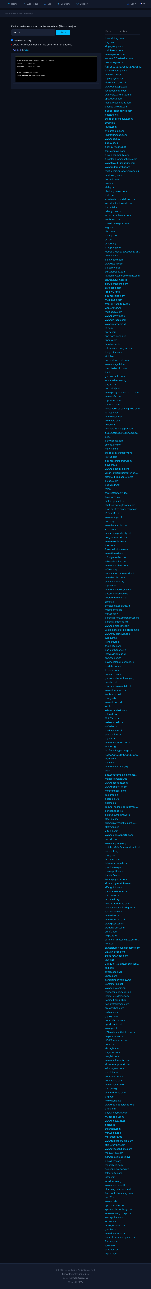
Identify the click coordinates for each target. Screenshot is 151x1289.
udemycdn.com (113, 211)
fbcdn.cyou (111, 1241)
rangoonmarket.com (116, 537)
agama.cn (110, 802)
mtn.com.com (112, 895)
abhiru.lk (109, 601)
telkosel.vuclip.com (115, 561)
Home (14, 4)
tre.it (107, 372)
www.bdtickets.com (116, 786)
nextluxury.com (113, 175)
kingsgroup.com (114, 46)
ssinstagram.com (114, 1068)
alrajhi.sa (110, 122)
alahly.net (110, 187)
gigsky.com (111, 1016)
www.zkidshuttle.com (117, 468)
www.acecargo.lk (114, 1084)
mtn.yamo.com (113, 1132)
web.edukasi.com (114, 722)
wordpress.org (113, 1181)
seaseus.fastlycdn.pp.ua (118, 1213)
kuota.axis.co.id (113, 694)
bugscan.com (112, 1052)
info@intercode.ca (79, 1278)
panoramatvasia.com (116, 891)
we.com (17, 50)
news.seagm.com (114, 62)
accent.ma (110, 1221)
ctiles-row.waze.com (116, 955)
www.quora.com (114, 263)
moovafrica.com (114, 1152)
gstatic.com (111, 480)
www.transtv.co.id (115, 919)
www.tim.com (112, 915)
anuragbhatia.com (115, 1217)
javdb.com (111, 126)
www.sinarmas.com (116, 690)
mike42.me (111, 714)
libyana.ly (110, 424)
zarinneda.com (113, 287)
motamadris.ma (113, 1136)
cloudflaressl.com (115, 927)
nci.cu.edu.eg (112, 899)
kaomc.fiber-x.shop (116, 999)
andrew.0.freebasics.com (119, 58)
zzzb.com (110, 529)
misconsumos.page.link (118, 991)
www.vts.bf (111, 1201)
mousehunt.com (114, 1164)
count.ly (109, 1044)
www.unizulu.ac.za (115, 1120)
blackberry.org (113, 1160)
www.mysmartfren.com (118, 589)
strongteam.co (113, 1048)
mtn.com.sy (111, 613)
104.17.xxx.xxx (112, 718)
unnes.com (111, 975)
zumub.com (111, 255)
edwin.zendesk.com (116, 710)
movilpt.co (111, 235)
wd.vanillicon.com (115, 951)
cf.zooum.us (111, 1249)
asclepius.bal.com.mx (117, 1168)
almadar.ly (110, 243)
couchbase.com (114, 1080)
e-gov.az (110, 227)
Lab (49, 4)
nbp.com (110, 231)
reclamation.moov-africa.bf (120, 573)
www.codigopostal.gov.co (119, 1104)
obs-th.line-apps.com (117, 223)
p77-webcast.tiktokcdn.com (120, 1032)
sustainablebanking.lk (117, 380)
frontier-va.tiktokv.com (118, 303)
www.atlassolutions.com (118, 1148)
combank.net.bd (114, 1076)
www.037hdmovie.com (118, 633)
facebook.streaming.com (119, 1193)
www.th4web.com (115, 553)
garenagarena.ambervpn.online (122, 617)
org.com (109, 1096)
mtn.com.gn (111, 1088)
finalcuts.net (112, 114)
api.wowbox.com (114, 1007)
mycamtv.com (113, 400)
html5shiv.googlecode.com (120, 505)
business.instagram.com (118, 460)
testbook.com (112, 219)
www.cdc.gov (112, 138)
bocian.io (110, 1124)
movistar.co (111, 448)
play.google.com (114, 440)
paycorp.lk (111, 464)
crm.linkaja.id (112, 388)
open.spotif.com (114, 871)
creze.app (110, 521)
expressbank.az (113, 971)
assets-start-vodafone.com (120, 199)
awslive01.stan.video (116, 492)
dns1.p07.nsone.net (115, 146)
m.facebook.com (114, 1116)
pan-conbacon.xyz (115, 649)
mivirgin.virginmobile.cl (118, 686)
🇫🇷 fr (142, 3)
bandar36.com (113, 875)
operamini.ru (112, 798)
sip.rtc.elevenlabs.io (116, 279)
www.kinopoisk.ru (115, 1233)
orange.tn (110, 1108)
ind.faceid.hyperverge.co (119, 750)
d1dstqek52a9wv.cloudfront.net (122, 847)
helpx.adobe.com (114, 1036)
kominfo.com (112, 641)
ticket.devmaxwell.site (117, 814)
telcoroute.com (113, 1172)
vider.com (110, 758)
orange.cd (110, 855)
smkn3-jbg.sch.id (114, 501)
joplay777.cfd (112, 291)
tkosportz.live (112, 497)
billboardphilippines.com (118, 110)
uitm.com (110, 1176)
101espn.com (112, 412)
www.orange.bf (113, 517)
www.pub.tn (111, 1028)
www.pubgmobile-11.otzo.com (122, 392)
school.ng (110, 746)
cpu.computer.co (114, 1205)
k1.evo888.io (112, 513)
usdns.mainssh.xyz (115, 581)
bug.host (110, 42)
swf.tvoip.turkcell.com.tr (118, 94)
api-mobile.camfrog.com (118, 1209)
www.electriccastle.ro (117, 1185)
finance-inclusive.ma (116, 549)
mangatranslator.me (116, 778)
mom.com (110, 762)
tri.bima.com (112, 670)
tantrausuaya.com (115, 150)
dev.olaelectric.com (116, 368)
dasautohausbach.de (116, 593)
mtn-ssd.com (112, 404)
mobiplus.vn (111, 1072)
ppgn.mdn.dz (112, 484)
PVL (81, 1282)
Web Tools (32, 4)
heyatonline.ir (112, 344)
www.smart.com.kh (115, 324)
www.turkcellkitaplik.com (119, 1140)
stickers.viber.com (115, 1144)
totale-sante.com (114, 911)
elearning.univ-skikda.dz (118, 1189)
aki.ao (108, 239)
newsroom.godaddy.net (118, 533)
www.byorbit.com (115, 577)
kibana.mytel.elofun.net (118, 883)
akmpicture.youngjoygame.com (122, 947)
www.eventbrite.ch (115, 541)
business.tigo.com (115, 295)
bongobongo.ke (114, 810)
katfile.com (111, 456)
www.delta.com (113, 74)
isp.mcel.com (112, 859)
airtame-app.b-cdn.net (117, 1064)
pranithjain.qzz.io (114, 867)
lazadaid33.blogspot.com (119, 428)
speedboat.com (113, 98)
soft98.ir (109, 1197)
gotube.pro (111, 1229)
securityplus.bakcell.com (118, 203)
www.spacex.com (115, 54)
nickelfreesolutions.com (118, 102)
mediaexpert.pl (113, 730)
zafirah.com (111, 726)
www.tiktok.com (114, 416)
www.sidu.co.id (113, 702)
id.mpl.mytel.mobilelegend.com (122, 275)
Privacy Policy (68, 1274)
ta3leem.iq (111, 569)
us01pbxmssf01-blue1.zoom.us (122, 629)
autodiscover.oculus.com (119, 118)
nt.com (109, 328)
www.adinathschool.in (117, 625)
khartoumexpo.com (116, 134)
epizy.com (110, 332)
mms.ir (108, 488)
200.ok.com (111, 830)
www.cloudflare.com (116, 565)
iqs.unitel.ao (111, 207)
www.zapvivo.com (115, 315)
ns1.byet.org (111, 851)
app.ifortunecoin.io (115, 335)
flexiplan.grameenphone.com (121, 158)
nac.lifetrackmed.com (117, 1003)
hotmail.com (112, 179)
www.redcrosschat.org (117, 166)
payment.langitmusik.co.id (119, 661)
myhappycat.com (114, 78)
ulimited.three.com (115, 1092)
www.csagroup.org (115, 843)
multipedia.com (113, 311)
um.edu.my (111, 839)
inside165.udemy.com (117, 995)
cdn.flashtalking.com (116, 283)
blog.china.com (113, 352)
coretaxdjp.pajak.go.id (117, 605)
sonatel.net (111, 682)
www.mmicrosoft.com (117, 1060)
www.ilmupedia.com (116, 525)
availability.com (113, 734)
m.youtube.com (113, 299)
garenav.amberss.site (116, 621)
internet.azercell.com (116, 863)
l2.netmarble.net (114, 983)
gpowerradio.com (115, 376)
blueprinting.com (114, 38)
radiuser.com (112, 1012)
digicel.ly (110, 738)
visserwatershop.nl (115, 82)
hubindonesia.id (113, 609)
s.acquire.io (111, 637)
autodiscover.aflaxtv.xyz (118, 452)
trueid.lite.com (113, 645)
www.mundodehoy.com (118, 742)
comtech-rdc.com (115, 1020)
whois (25, 50)
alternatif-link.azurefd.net (119, 476)
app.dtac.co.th (113, 657)
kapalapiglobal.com (116, 879)
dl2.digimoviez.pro (115, 557)
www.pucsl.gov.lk (114, 923)
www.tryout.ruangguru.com (120, 162)
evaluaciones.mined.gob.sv (120, 907)
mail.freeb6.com (114, 50)
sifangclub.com (113, 887)
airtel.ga (109, 356)
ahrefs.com (111, 931)
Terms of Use (82, 1274)
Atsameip (28, 13)
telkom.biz (111, 1245)
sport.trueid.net (113, 1024)
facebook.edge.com (116, 90)
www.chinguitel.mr (115, 364)
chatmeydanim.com (116, 191)
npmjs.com (111, 339)
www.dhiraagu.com (115, 319)
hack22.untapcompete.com (120, 1237)
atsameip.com (113, 1128)
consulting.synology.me (118, 979)
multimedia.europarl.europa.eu (122, 170)
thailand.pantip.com (116, 70)
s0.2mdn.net (112, 826)
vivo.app (110, 959)
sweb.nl (109, 183)
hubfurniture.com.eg (116, 597)
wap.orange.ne (113, 307)
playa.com (110, 384)
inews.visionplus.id (115, 653)
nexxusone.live (113, 1100)
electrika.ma (112, 818)
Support (83, 4)
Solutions (65, 4)
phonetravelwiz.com (116, 106)
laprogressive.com (115, 1225)
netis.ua (109, 943)
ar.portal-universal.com (118, 215)
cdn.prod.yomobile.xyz (118, 1156)
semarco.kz (111, 794)
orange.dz (110, 698)
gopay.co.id (111, 142)
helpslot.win (111, 935)
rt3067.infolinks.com (116, 1040)
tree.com (110, 545)
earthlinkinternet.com (117, 360)
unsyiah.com (112, 1056)
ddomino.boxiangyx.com (119, 348)
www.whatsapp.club (116, 86)
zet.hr (108, 706)
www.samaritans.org (116, 766)
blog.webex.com (114, 259)
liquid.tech (110, 1253)
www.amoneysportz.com (119, 834)
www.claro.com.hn (115, 987)
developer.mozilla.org (117, 154)
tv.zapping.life (113, 247)
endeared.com (113, 674)
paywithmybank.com (116, 1112)
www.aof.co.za (113, 396)
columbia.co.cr (113, 420)
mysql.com (111, 585)
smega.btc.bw (113, 444)
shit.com (109, 967)
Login (133, 4)
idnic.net (109, 195)
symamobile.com (114, 130)
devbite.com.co (113, 666)
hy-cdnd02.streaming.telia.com (122, 408)
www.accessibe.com (116, 782)
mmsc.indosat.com (115, 790)
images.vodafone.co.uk (118, 903)
